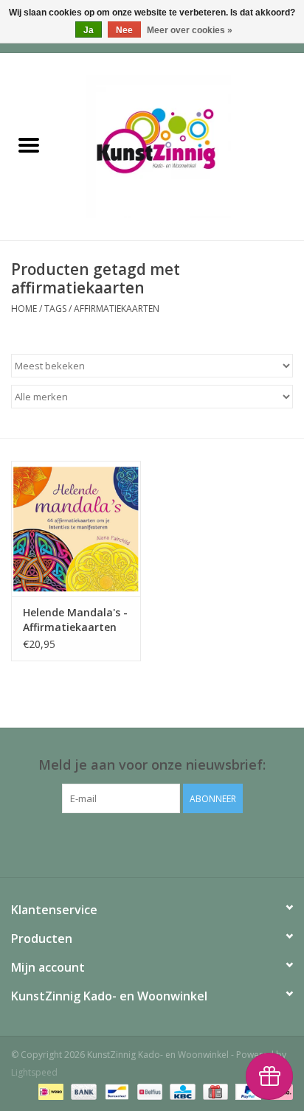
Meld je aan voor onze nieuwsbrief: (152, 765)
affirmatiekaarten (116, 308)
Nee (124, 30)
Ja (88, 30)
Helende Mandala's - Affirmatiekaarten (75, 619)
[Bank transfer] (82, 1090)
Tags (55, 308)
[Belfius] (148, 1090)
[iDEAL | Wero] (49, 1090)
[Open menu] (29, 144)
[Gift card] (214, 1090)
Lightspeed (34, 1072)
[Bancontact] (115, 1090)
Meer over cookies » (189, 30)
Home (24, 308)
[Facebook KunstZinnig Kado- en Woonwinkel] (152, 843)
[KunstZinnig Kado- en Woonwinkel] (181, 146)
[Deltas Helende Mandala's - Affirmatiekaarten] (76, 528)
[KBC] (181, 1090)
